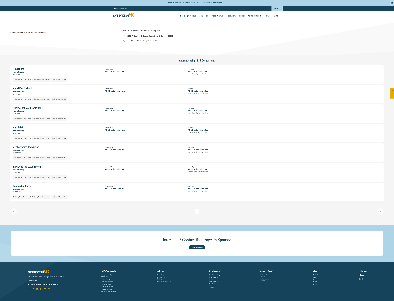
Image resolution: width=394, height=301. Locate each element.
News (314, 277)
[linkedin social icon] (37, 289)
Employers (204, 16)
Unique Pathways (106, 279)
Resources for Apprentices (108, 291)
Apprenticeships (16, 33)
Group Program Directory (36, 33)
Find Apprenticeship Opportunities (106, 275)
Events (315, 284)
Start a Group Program (215, 275)
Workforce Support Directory (161, 278)
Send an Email (154, 41)
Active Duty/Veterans (107, 281)
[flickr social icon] (45, 289)
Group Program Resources (213, 282)
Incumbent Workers (106, 284)
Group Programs (217, 16)
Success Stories (315, 280)
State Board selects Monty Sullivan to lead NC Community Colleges (195, 3)
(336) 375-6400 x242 (135, 41)
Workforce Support (254, 16)
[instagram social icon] (41, 289)
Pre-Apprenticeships (106, 289)
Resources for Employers (163, 281)
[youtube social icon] (33, 289)
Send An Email (197, 247)
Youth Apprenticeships (107, 286)
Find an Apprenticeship (188, 16)
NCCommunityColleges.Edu (120, 8)
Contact (315, 275)
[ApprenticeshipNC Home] (124, 15)
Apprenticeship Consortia (213, 286)
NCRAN (268, 16)
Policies (242, 16)
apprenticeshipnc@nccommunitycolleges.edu (42, 284)
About (276, 16)
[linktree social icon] (49, 289)
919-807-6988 (32, 280)
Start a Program (161, 275)
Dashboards (232, 16)
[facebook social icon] (28, 289)
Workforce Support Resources (265, 280)
